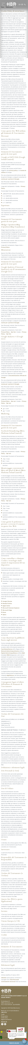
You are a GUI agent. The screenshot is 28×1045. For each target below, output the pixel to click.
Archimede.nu (15, 1010)
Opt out (13, 401)
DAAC (23, 653)
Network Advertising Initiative (10, 651)
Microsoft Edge (7, 610)
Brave (4, 612)
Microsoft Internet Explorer (11, 608)
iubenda (3, 977)
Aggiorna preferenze (6, 1019)
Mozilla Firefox (7, 603)
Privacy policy (4, 1016)
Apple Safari (6, 605)
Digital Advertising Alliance (9, 653)
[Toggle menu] (3, 4)
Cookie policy (4, 1017)
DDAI (8, 655)
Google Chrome (7, 601)
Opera (4, 614)
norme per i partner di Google (10, 179)
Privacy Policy (5, 247)
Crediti (3, 1014)
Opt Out (13, 332)
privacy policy (13, 170)
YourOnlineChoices (7, 649)
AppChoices (10, 675)
